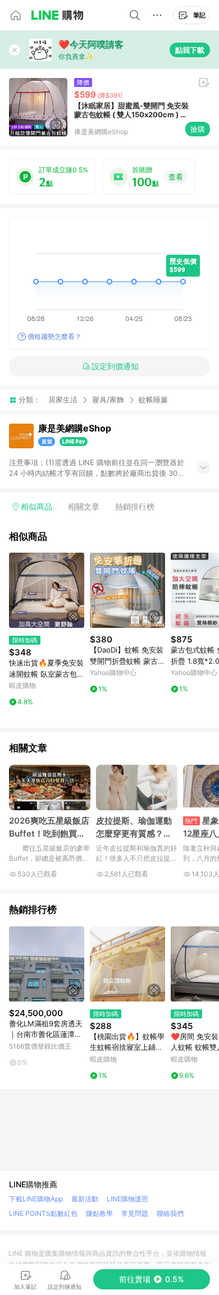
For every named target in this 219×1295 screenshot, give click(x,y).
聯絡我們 (170, 1213)
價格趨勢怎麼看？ (54, 336)
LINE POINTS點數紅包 (43, 1213)
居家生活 (62, 399)
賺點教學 (99, 1213)
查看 (175, 176)
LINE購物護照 (127, 1199)
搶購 (197, 129)
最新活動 (84, 1199)
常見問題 (134, 1213)
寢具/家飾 (108, 399)
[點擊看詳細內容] (46, 590)
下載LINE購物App (36, 1199)
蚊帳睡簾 (153, 400)
